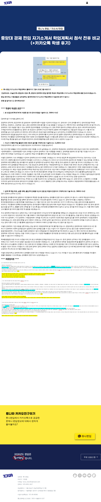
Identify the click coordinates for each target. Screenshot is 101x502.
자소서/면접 (57, 29)
